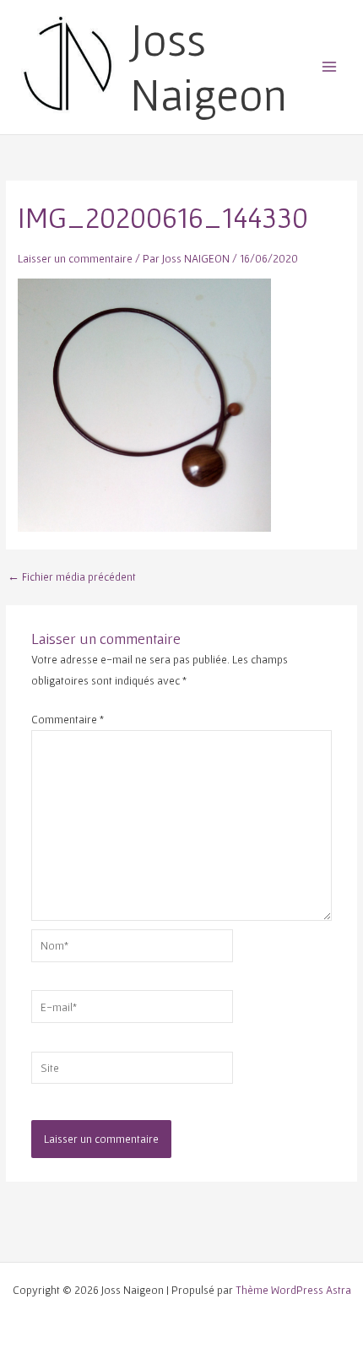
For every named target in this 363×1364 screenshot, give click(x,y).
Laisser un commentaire (75, 258)
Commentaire (67, 719)
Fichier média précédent (72, 577)
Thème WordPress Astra (293, 1289)
